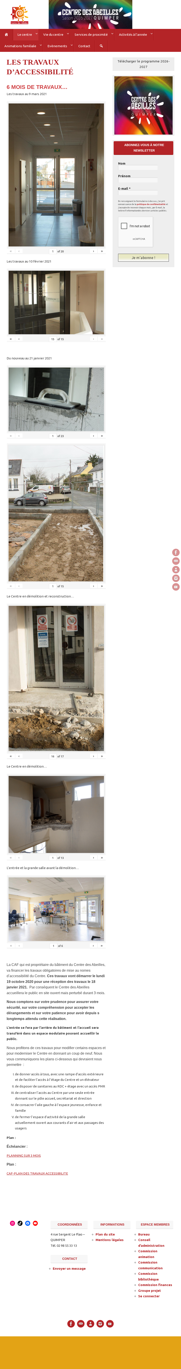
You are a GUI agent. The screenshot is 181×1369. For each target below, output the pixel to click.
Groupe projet (149, 1289)
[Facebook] (176, 552)
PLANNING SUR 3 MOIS (24, 1154)
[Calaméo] (176, 569)
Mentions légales (110, 1238)
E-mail (124, 186)
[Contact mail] (176, 561)
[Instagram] (176, 578)
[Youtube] (176, 587)
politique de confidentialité (151, 202)
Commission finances (155, 1283)
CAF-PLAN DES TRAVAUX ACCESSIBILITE (37, 1172)
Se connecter (149, 1294)
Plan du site (105, 1233)
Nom (121, 161)
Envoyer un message (69, 1267)
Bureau (144, 1233)
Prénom (124, 174)
